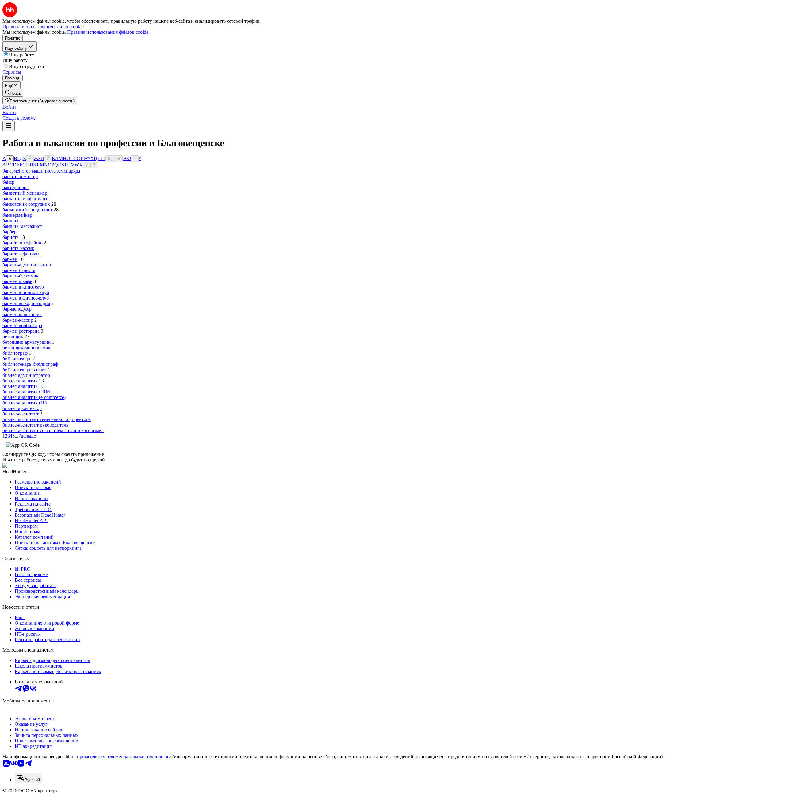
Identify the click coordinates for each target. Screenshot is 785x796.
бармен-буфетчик (20, 275)
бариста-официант (21, 253)
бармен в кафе (17, 281)
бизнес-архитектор (22, 408)
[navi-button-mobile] (8, 126)
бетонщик (12, 336)
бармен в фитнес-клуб (25, 297)
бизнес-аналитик (20, 380)
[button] (9, 106)
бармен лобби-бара (22, 325)
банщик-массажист (22, 226)
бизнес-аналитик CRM (26, 391)
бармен (9, 259)
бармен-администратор (26, 264)
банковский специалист (27, 209)
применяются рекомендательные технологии (124, 756)
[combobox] (28, 778)
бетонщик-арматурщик (26, 342)
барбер (9, 231)
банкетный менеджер (24, 193)
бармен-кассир (17, 320)
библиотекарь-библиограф (30, 364)
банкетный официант (25, 198)
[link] (12, 93)
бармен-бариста (18, 270)
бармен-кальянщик (22, 314)
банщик (10, 220)
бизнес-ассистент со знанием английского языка (53, 430)
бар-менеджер (17, 309)
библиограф (15, 353)
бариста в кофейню (22, 242)
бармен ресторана (21, 331)
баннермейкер (17, 215)
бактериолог (15, 187)
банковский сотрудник (26, 204)
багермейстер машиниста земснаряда (41, 171)
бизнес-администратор (26, 375)
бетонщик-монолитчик (26, 347)
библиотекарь (16, 358)
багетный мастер (20, 176)
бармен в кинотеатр (23, 286)
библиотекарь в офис (24, 369)
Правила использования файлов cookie (107, 32)
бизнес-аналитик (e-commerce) (34, 397)
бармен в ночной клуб (25, 292)
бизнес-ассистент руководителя (35, 424)
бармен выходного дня (26, 303)
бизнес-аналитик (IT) (24, 402)
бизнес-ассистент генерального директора (46, 419)
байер (8, 182)
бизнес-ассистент (20, 413)
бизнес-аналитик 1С (23, 386)
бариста (10, 237)
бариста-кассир (18, 248)
